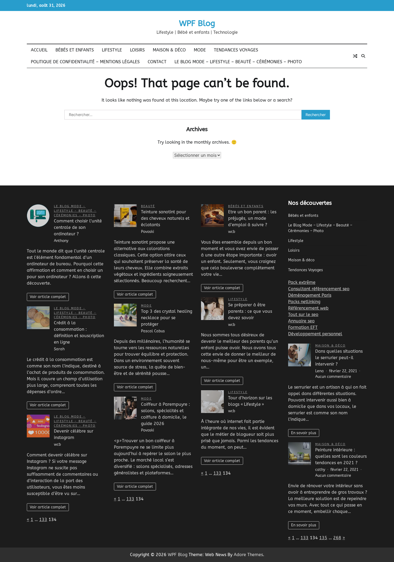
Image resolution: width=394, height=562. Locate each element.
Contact (157, 61)
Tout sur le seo (303, 314)
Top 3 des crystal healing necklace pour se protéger (166, 318)
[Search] (363, 56)
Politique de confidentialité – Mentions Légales (85, 61)
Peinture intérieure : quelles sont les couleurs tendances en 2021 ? (341, 456)
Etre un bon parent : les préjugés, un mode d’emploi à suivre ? (252, 218)
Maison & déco (169, 50)
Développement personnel (315, 333)
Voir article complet (48, 297)
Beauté (148, 206)
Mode (200, 50)
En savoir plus (303, 433)
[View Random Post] (355, 56)
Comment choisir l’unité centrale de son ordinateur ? (78, 227)
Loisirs (137, 50)
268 (337, 537)
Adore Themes (248, 554)
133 (43, 519)
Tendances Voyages (236, 50)
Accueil (39, 50)
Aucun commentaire (333, 376)
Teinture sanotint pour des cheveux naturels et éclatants (165, 218)
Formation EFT (303, 327)
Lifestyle (112, 50)
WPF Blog (197, 23)
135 (323, 537)
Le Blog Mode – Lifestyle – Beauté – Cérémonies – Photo (238, 61)
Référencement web (308, 308)
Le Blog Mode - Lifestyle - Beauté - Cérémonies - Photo (75, 210)
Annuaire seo (301, 320)
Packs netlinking (304, 301)
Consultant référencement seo (319, 288)
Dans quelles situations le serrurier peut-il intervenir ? (339, 358)
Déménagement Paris (309, 295)
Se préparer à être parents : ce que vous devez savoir (250, 311)
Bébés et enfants (74, 50)
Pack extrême (301, 282)
